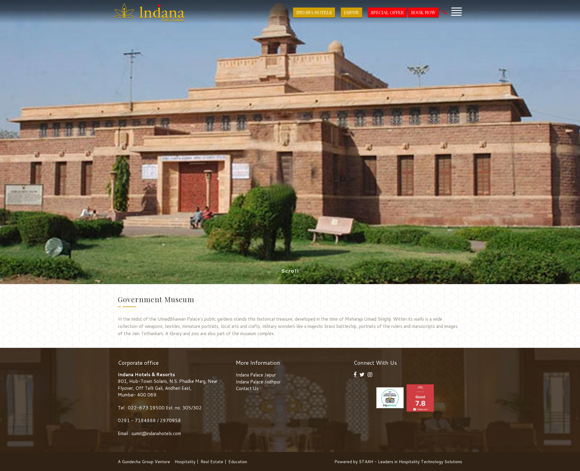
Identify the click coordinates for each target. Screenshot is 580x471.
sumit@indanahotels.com (156, 433)
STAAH (366, 462)
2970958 (170, 420)
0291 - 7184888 (137, 420)
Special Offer (387, 12)
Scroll (290, 271)
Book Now (423, 12)
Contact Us (247, 388)
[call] (445, 12)
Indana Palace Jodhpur (258, 382)
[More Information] (456, 10)
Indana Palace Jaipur (256, 375)
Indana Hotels (314, 12)
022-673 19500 (146, 408)
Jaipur (351, 12)
